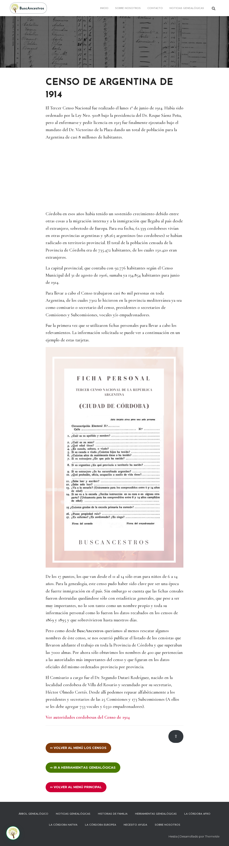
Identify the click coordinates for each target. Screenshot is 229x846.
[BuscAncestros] (28, 8)
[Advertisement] (115, 175)
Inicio (104, 8)
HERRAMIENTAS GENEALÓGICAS (156, 814)
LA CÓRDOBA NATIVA (63, 825)
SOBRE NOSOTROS (128, 8)
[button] (13, 833)
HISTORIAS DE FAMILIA (112, 814)
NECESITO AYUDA (135, 825)
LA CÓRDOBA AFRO (197, 814)
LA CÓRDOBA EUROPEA (100, 825)
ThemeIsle (212, 836)
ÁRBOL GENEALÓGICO (33, 814)
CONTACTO (155, 8)
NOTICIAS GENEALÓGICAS (187, 8)
